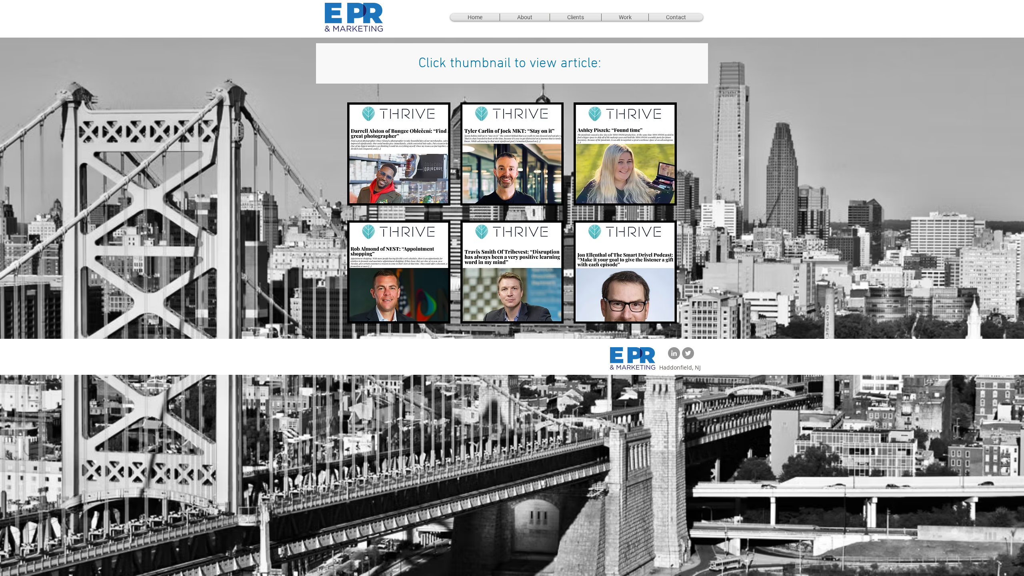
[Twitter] (688, 353)
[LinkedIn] (674, 353)
